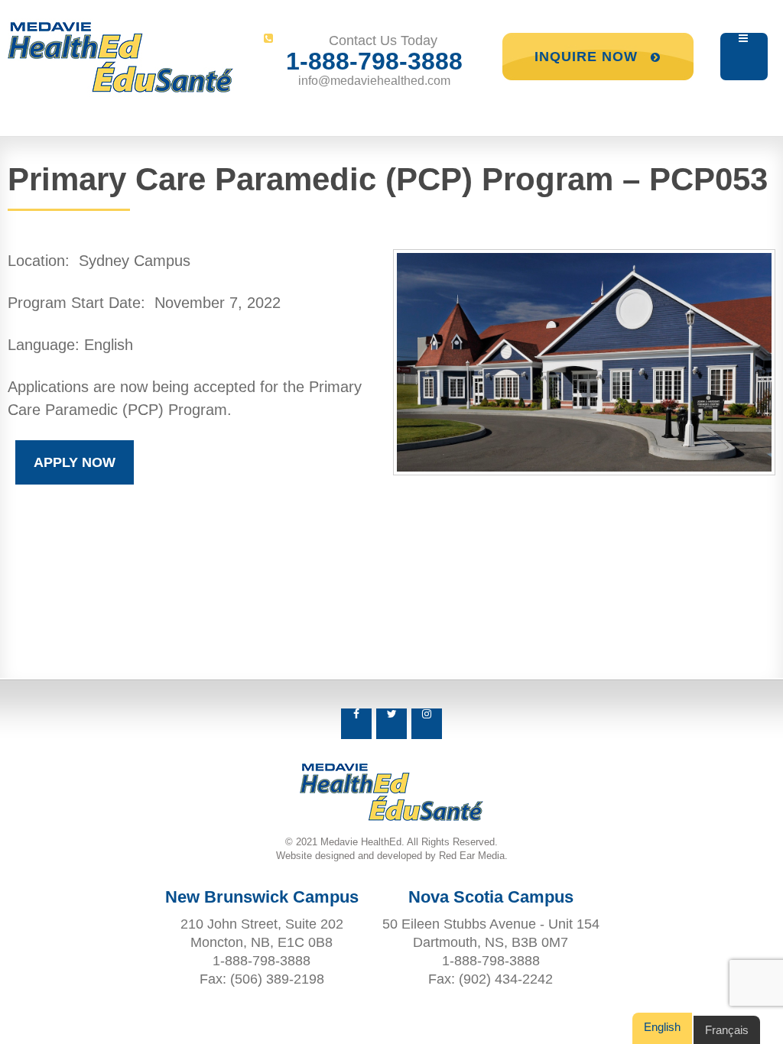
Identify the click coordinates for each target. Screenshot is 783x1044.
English (662, 1026)
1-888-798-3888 (374, 61)
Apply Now (74, 462)
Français (727, 1029)
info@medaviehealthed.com (374, 80)
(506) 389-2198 (277, 979)
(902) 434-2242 (506, 979)
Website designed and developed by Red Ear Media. (392, 855)
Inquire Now (588, 56)
